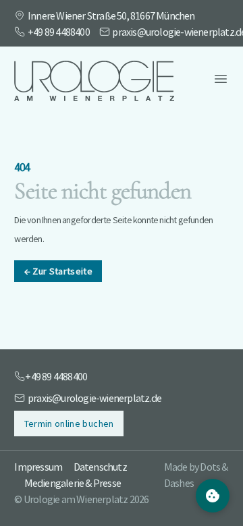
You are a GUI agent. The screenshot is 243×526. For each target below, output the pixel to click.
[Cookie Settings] (213, 496)
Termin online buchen (69, 423)
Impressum (38, 466)
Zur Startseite (58, 271)
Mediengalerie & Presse (72, 483)
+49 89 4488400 (59, 31)
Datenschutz (100, 466)
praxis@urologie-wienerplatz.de (94, 398)
